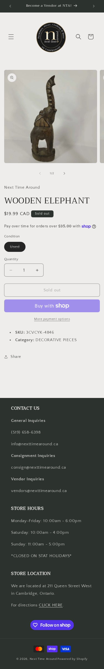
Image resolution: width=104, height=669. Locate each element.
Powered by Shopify (72, 659)
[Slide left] (40, 173)
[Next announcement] (94, 6)
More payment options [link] (52, 319)
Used (18, 248)
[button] (11, 37)
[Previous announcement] (10, 6)
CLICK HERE (51, 605)
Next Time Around (43, 659)
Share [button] (16, 357)
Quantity (11, 259)
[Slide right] (64, 173)
